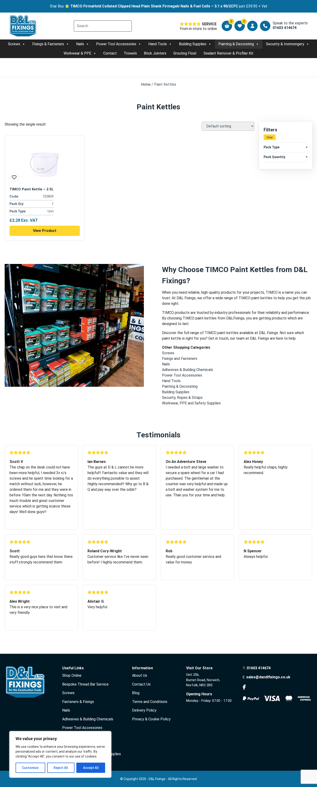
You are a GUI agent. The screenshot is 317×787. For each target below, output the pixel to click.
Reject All (61, 768)
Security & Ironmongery (285, 44)
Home (146, 84)
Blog (135, 693)
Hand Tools (157, 44)
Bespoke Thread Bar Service (85, 684)
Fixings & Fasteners (48, 44)
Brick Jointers (155, 53)
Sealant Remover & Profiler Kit (228, 53)
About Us (139, 675)
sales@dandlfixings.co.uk (268, 677)
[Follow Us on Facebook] (244, 687)
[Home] (23, 26)
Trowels (130, 53)
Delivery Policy (144, 710)
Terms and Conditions (149, 701)
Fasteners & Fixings (78, 701)
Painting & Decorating (236, 44)
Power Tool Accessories (116, 44)
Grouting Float (185, 53)
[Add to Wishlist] (14, 177)
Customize (30, 768)
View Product (44, 230)
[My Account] (252, 26)
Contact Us (141, 684)
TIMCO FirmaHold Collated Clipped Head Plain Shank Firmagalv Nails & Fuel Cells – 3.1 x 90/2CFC (154, 6)
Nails (80, 44)
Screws (14, 44)
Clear (269, 137)
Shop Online (71, 675)
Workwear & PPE (77, 53)
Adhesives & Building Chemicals (87, 719)
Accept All (91, 768)
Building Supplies (192, 44)
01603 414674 (259, 668)
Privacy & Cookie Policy (151, 719)
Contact (110, 53)
